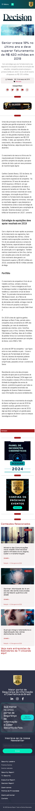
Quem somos (6, 787)
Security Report (7, 772)
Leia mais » (6, 558)
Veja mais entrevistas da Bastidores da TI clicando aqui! (16, 651)
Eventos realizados (7, 768)
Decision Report (7, 783)
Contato (4, 798)
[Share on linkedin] (18, 90)
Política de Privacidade (10, 791)
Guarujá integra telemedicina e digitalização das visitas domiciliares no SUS (17, 632)
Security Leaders (8, 761)
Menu (6, 4)
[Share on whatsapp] (27, 90)
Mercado (18, 81)
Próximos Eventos (6, 765)
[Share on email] (22, 90)
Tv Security (6, 776)
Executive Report (8, 780)
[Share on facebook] (8, 90)
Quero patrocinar (8, 795)
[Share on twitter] (13, 90)
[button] (27, 717)
